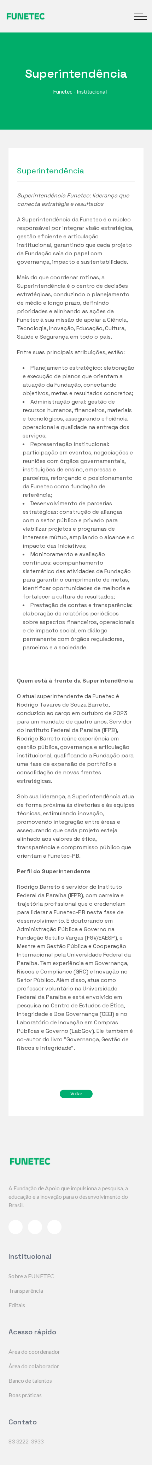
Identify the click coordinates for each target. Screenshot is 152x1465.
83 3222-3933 (25, 1441)
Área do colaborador (33, 1366)
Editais (16, 1305)
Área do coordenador (34, 1351)
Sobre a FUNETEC (31, 1276)
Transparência (25, 1290)
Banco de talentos (30, 1380)
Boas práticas (25, 1395)
